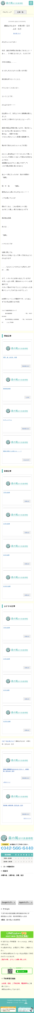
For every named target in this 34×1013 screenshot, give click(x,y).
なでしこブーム (7, 420)
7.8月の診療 (6, 492)
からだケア (26, 460)
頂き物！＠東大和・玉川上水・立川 (13, 805)
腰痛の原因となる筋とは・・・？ (12, 451)
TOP (3, 741)
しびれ (27, 397)
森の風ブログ (17, 33)
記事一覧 (20, 12)
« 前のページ (6, 782)
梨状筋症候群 (7, 388)
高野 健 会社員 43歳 (10, 357)
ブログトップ (7, 12)
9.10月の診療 (6, 586)
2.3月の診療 (6, 523)
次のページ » (27, 818)
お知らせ (27, 501)
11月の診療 (6, 555)
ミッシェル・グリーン (18, 1002)
